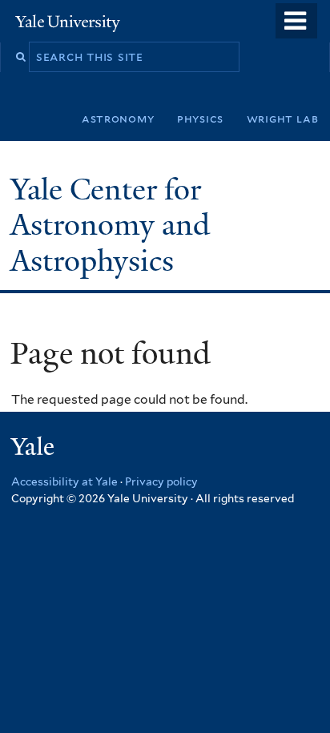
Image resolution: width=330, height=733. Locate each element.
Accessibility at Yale (64, 481)
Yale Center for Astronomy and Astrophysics (110, 225)
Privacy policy (161, 481)
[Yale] (34, 449)
